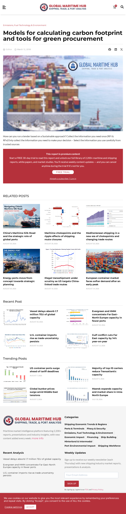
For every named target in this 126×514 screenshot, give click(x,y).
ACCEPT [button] (30, 507)
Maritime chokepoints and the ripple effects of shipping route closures (63, 236)
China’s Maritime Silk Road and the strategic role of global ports (19, 236)
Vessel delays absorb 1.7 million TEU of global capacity (44, 314)
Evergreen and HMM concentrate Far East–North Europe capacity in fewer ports (29, 466)
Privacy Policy (97, 489)
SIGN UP (71, 483)
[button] (110, 49)
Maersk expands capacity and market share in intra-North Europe (107, 392)
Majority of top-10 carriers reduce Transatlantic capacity (107, 371)
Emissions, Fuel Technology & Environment (24, 25)
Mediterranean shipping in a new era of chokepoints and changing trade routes (102, 236)
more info (37, 438)
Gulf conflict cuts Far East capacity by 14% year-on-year (104, 338)
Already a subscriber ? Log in (63, 178)
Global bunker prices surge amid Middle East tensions (44, 392)
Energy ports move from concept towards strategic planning (19, 281)
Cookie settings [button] (13, 507)
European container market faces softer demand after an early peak (103, 281)
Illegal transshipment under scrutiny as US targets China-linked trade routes (62, 281)
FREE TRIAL (63, 172)
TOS (86, 489)
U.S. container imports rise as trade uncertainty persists (44, 338)
